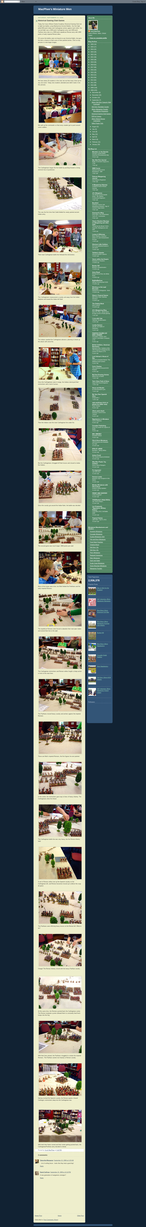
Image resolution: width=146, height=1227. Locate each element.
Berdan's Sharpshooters (99, 267)
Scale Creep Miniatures (97, 563)
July (93, 129)
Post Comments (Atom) (51, 1220)
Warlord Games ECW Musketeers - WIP (98, 170)
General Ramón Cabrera (99, 254)
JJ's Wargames (97, 193)
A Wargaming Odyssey (99, 185)
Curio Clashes (97, 366)
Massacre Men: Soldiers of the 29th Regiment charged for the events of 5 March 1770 (101, 349)
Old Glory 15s (94, 547)
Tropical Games (97, 518)
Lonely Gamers (97, 325)
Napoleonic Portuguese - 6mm (101, 290)
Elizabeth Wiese (97, 435)
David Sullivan (45, 1172)
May (93, 134)
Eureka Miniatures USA (97, 537)
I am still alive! (96, 472)
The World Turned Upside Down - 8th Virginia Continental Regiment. (99, 196)
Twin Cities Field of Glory (100, 381)
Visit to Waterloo (97, 421)
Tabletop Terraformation (99, 320)
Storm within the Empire (100, 259)
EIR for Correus (96, 116)
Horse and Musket (98, 388)
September (95, 100)
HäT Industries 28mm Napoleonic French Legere (103, 690)
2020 (92, 59)
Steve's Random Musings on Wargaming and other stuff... (100, 222)
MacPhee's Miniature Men (55, 9)
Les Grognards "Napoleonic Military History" (99, 508)
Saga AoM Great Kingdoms (100, 383)
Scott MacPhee (95, 31)
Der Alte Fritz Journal (99, 160)
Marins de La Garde (98, 376)
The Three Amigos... (98, 501)
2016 (92, 70)
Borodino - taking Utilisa (99, 450)
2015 (92, 72)
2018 (92, 64)
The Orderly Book (98, 303)
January (94, 144)
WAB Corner (96, 168)
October (94, 97)
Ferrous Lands (97, 477)
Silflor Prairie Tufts (97, 123)
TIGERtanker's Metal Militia (101, 500)
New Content (96, 305)
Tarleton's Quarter (98, 252)
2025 (92, 47)
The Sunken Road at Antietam (101, 457)
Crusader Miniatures (96, 534)
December (95, 92)
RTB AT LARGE (97, 449)
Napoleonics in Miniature (100, 419)
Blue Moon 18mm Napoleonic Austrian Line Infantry (103, 623)
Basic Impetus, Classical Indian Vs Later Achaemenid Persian (100, 237)
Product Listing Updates (99, 488)
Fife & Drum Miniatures (100, 440)
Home (59, 1215)
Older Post (80, 1215)
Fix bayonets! (96, 470)
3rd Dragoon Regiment (99, 180)
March (94, 139)
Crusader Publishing (99, 425)
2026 (92, 44)
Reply (42, 1166)
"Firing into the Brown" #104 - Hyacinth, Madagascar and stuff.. (100, 227)
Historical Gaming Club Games (101, 114)
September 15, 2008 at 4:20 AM (64, 1160)
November (95, 95)
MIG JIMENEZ (96, 434)
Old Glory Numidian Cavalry (100, 107)
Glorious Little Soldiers (100, 244)
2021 (92, 57)
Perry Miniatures (95, 552)
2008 (92, 90)
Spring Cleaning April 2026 (100, 282)
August (94, 126)
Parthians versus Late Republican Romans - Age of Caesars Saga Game (100, 206)
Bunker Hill (96, 266)
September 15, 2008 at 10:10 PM (60, 1172)
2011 (92, 82)
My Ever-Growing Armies (100, 375)
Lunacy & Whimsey (98, 234)
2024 (92, 49)
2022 (92, 54)
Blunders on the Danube (100, 152)
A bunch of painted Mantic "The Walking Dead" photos (101, 360)
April (93, 137)
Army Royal (96, 272)
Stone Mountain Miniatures (98, 566)
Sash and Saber (95, 560)
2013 (92, 77)
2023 (92, 52)
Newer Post (38, 1215)
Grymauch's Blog (98, 213)
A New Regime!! (97, 495)
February (95, 142)
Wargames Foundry (96, 568)
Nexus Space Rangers (98, 465)
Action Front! (96, 455)
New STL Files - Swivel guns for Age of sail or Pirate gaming (101, 312)
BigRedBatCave (97, 280)
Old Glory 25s (94, 550)
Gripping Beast (94, 545)
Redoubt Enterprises (96, 555)
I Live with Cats (97, 318)
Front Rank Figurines (96, 542)
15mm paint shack (98, 411)
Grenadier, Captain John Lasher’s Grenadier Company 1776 (100, 338)
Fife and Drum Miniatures (98, 539)
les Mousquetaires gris (98, 389)
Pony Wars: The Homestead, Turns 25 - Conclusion (100, 215)
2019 (92, 62)
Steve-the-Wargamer (46, 1160)
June (94, 131)
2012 (92, 80)
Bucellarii (95, 203)
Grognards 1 (96, 397)
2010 (92, 85)
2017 (92, 67)
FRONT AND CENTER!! (99, 493)
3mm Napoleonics (102, 666)
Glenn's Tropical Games (100, 295)
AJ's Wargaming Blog (99, 310)
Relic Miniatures (95, 558)
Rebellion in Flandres (98, 261)
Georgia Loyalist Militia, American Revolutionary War (100, 154)
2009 (92, 87)
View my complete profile (98, 38)
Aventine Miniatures (96, 531)
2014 (92, 75)
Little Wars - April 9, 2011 (99, 519)
